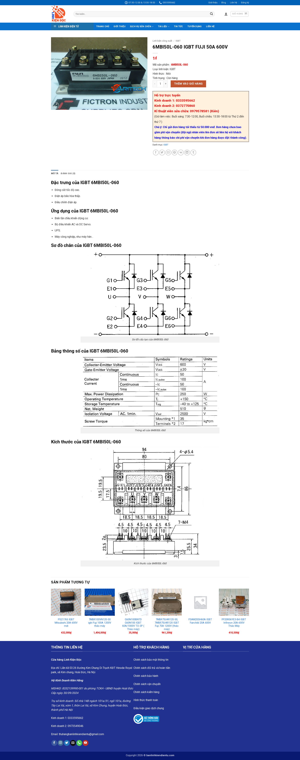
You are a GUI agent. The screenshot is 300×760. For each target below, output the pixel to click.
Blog (223, 2)
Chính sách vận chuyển (147, 684)
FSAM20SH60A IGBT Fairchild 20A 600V (200, 621)
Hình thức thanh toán (146, 700)
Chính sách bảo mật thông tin (151, 659)
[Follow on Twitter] (67, 743)
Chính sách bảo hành (146, 676)
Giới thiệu (213, 2)
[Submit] (211, 14)
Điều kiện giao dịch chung (149, 708)
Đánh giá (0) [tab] (68, 173)
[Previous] (51, 614)
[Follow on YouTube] (85, 743)
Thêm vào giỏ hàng (188, 83)
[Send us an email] (73, 743)
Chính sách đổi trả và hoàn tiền (152, 668)
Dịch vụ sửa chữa (140, 26)
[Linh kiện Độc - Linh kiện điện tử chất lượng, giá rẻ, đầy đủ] (59, 14)
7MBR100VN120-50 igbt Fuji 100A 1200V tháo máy (99, 622)
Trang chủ (102, 26)
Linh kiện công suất (162, 40)
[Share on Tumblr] (193, 152)
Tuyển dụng (195, 26)
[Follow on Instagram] (60, 743)
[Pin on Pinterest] (174, 152)
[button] (226, 14)
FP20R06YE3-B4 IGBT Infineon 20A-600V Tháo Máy (234, 622)
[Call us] (79, 743)
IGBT (178, 40)
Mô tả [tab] (54, 173)
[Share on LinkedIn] (187, 152)
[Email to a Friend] (168, 152)
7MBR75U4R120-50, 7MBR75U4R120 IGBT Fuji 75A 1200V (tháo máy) (167, 624)
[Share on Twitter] (162, 152)
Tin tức (178, 26)
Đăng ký (245, 2)
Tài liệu (162, 26)
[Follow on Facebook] (54, 743)
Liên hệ (233, 2)
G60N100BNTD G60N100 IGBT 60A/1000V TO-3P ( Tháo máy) (133, 624)
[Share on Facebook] (156, 152)
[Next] (248, 614)
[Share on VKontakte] (181, 152)
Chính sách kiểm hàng (146, 692)
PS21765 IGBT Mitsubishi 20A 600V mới (66, 622)
